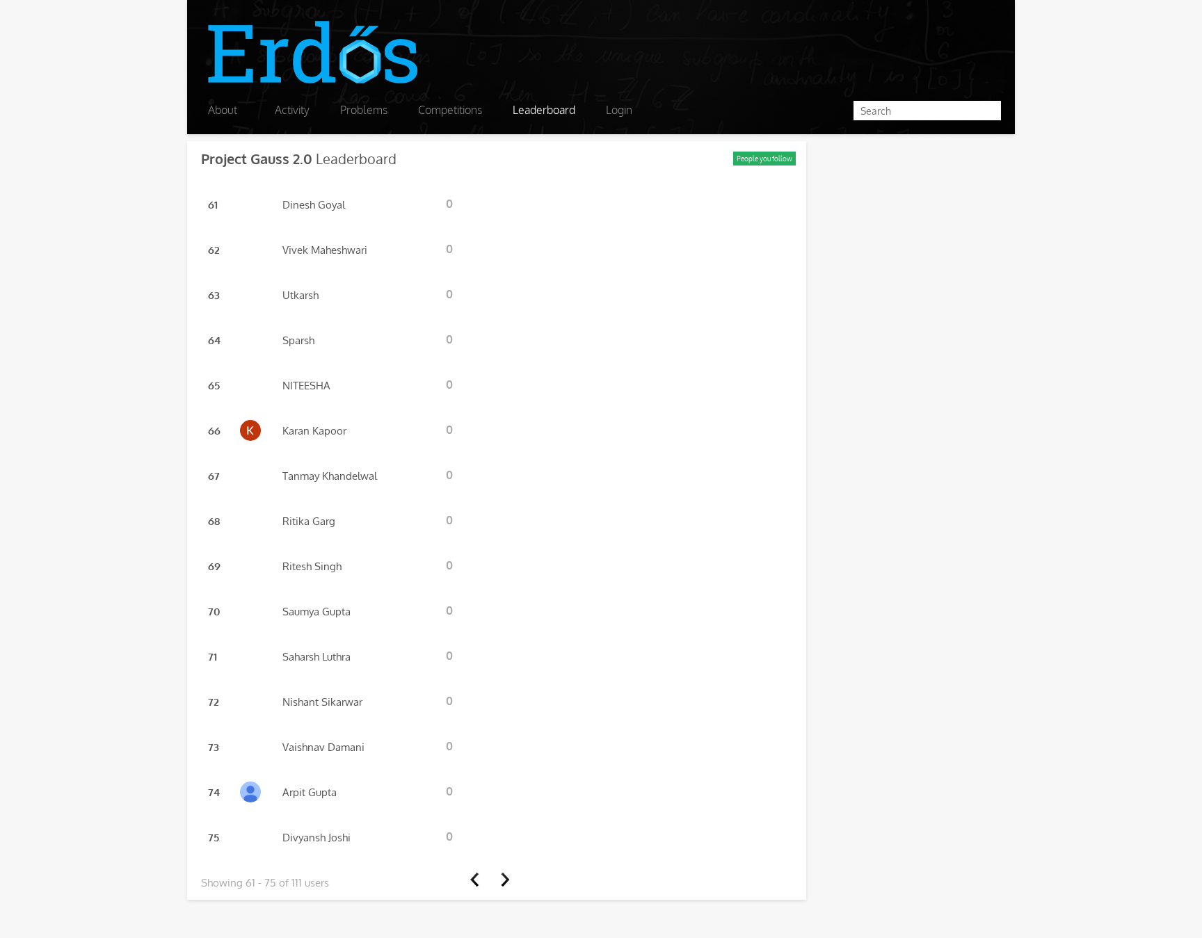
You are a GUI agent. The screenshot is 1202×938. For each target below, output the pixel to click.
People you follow (764, 158)
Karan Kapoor (314, 430)
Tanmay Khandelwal (329, 476)
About (222, 110)
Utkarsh (300, 295)
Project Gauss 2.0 (256, 158)
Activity (292, 110)
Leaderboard (544, 110)
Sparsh (298, 340)
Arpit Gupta (309, 792)
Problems (363, 110)
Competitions (450, 110)
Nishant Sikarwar (322, 702)
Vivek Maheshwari (324, 250)
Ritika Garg (308, 521)
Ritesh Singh (312, 566)
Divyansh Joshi (316, 837)
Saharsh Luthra (316, 656)
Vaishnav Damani (323, 747)
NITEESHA (306, 385)
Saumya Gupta (316, 611)
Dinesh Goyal (313, 204)
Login (619, 110)
